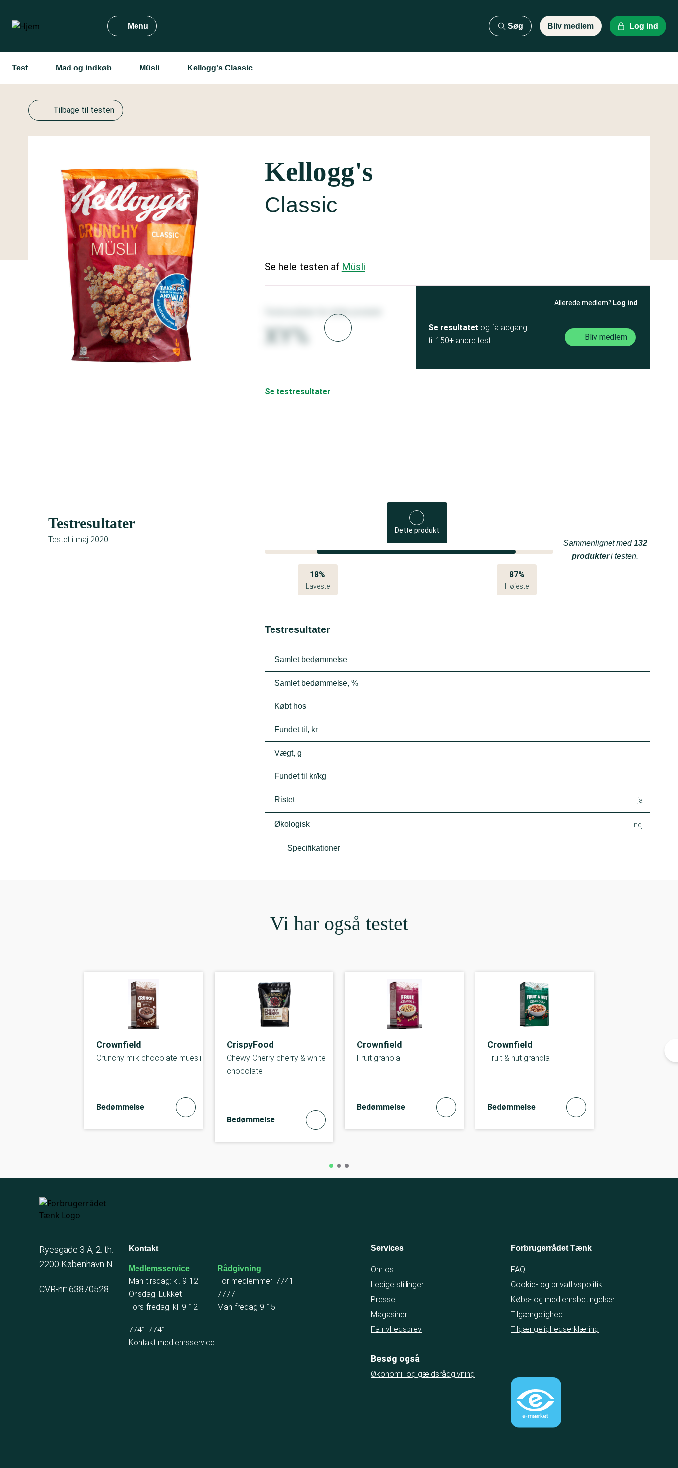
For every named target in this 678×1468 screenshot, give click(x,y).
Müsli (149, 68)
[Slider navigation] (331, 1166)
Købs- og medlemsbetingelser (563, 1299)
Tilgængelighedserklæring (555, 1329)
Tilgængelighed (537, 1314)
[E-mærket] (536, 1402)
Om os (382, 1269)
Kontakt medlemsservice (172, 1342)
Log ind (625, 303)
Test (20, 68)
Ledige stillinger (397, 1284)
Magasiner (389, 1314)
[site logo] (51, 26)
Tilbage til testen (83, 110)
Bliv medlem (570, 26)
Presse (383, 1299)
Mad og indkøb (84, 68)
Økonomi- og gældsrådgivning (423, 1374)
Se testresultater (298, 391)
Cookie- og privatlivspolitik (556, 1284)
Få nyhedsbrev (396, 1329)
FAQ (518, 1269)
